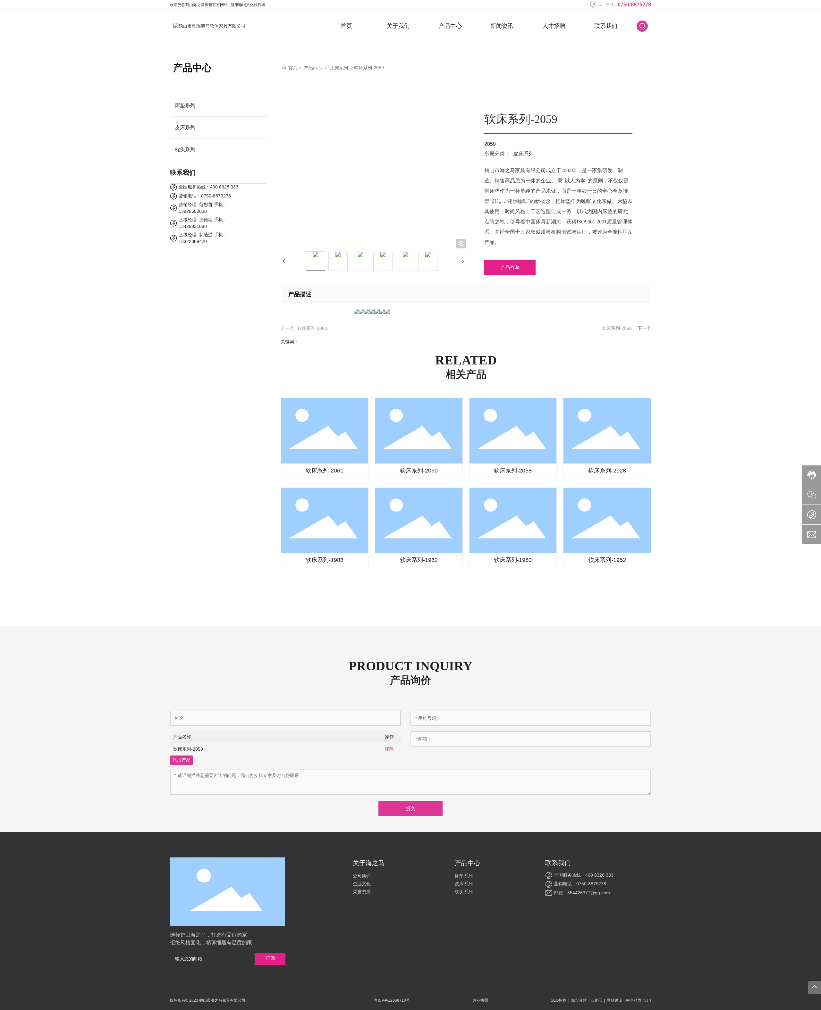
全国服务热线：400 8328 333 (208, 186)
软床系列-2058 (617, 328)
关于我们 (398, 26)
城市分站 (579, 1000)
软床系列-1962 (419, 560)
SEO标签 (558, 1000)
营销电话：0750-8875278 (205, 195)
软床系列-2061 (324, 470)
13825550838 (193, 211)
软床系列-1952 (607, 560)
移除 (389, 748)
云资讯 (596, 1000)
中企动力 (633, 1000)
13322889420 (193, 241)
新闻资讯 (501, 26)
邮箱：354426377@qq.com (582, 892)
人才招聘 (553, 26)
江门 (647, 1000)
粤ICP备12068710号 (392, 1000)
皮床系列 (339, 68)
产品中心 (450, 26)
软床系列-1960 (513, 560)
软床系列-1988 (324, 560)
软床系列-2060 (312, 328)
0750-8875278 (634, 4)
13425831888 (193, 226)
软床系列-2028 (607, 470)
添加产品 (181, 760)
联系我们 (605, 26)
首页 (346, 26)
